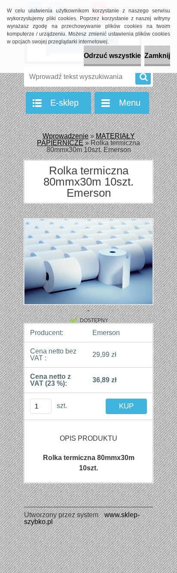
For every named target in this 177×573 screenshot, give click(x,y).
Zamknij (157, 55)
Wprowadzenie (65, 136)
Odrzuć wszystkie (112, 55)
